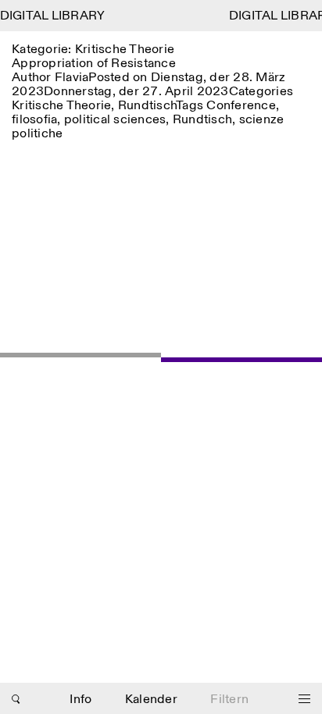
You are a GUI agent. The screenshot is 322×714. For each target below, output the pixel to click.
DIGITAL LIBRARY (53, 16)
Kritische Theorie (61, 106)
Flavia (72, 77)
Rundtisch (147, 106)
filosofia (34, 120)
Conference (241, 106)
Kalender (151, 699)
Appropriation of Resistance (94, 63)
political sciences (115, 120)
